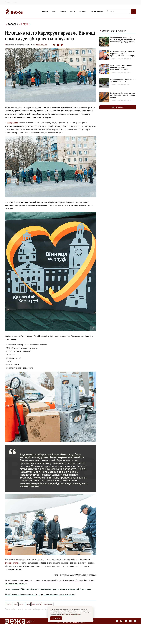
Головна (13, 24)
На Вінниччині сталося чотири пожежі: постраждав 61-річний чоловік (122, 95)
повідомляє (12, 122)
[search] (133, 11)
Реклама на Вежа (97, 11)
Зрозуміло (56, 618)
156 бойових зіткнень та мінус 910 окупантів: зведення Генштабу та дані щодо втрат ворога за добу (122, 40)
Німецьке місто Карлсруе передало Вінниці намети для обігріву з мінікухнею (50, 36)
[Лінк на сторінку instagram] (121, 621)
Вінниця (22, 604)
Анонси (63, 11)
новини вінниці (36, 604)
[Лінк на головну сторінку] (14, 11)
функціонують (11, 563)
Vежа (15, 604)
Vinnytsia (8, 604)
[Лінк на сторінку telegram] (126, 621)
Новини (45, 11)
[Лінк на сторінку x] (130, 621)
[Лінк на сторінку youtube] (135, 621)
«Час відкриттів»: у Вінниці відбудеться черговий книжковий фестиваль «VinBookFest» (121, 68)
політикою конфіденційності (70, 614)
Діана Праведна (41, 45)
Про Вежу (82, 11)
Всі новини (117, 107)
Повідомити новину (10, 2)
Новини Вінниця (48, 604)
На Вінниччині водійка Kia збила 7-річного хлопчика (123, 80)
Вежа (28, 604)
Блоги (72, 11)
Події (54, 11)
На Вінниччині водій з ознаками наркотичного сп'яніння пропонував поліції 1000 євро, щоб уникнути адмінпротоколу (123, 54)
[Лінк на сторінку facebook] (117, 621)
